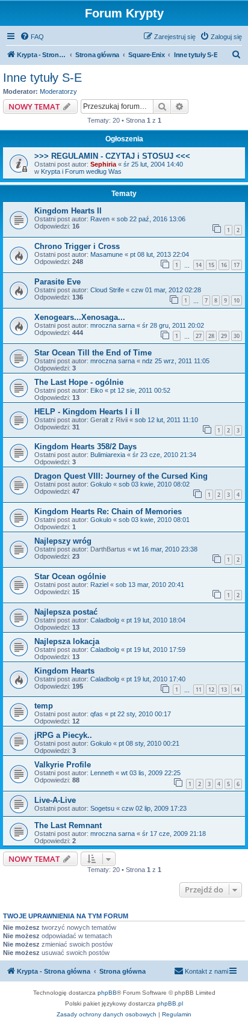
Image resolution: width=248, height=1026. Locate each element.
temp (43, 705)
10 (237, 300)
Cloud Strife (107, 289)
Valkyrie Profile (62, 764)
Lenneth (102, 772)
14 (199, 265)
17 (237, 265)
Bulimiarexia (107, 454)
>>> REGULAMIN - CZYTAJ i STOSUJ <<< (112, 156)
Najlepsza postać (66, 611)
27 (199, 336)
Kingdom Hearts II (68, 210)
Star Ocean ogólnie (70, 576)
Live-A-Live (55, 800)
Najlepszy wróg (62, 540)
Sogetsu (102, 808)
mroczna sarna (112, 325)
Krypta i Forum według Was (81, 171)
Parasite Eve (57, 281)
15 (211, 265)
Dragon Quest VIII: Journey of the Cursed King (121, 476)
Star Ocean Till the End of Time (93, 352)
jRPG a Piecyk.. (63, 735)
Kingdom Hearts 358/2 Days (85, 446)
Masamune (106, 254)
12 (211, 689)
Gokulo (100, 484)
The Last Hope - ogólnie (78, 382)
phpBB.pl (170, 1003)
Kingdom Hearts (64, 670)
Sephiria (103, 164)
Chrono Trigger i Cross (77, 246)
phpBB (107, 992)
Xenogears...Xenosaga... (79, 317)
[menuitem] (32, 36)
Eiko (96, 390)
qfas (96, 713)
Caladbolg (104, 620)
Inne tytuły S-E (42, 77)
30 (237, 336)
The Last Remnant (68, 825)
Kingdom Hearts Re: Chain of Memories (108, 511)
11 (199, 689)
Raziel (99, 584)
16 (224, 265)
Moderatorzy (58, 91)
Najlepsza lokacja (66, 641)
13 (224, 689)
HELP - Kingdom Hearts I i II (87, 411)
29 (224, 336)
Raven (100, 219)
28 (211, 336)
